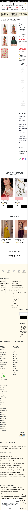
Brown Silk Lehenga (18, 498)
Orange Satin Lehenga (21, 503)
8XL (23, 104)
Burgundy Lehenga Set (19, 494)
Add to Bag (10, 206)
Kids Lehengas (11, 470)
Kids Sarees (20, 470)
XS (22, 68)
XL (22, 81)
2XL (23, 84)
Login (2, 8)
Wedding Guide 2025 (5, 7)
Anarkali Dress (12, 474)
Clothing (7, 19)
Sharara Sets (21, 474)
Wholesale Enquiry (16, 305)
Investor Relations (16, 291)
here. (10, 508)
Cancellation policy (16, 298)
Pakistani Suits (4, 476)
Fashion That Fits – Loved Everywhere (14, 14)
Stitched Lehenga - (22, 59)
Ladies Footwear (22, 446)
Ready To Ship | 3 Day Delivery (23, 14)
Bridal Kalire (16, 465)
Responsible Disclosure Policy (19, 293)
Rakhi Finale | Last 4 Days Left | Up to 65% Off (5, 14)
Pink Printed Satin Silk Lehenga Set (8, 20)
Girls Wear (3, 470)
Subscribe (23, 317)
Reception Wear (4, 472)
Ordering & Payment (17, 302)
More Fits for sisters (14, 251)
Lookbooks (14, 307)
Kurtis (15, 456)
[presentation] (2, 188)
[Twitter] (25, 328)
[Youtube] (25, 331)
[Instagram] (21, 331)
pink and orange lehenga (7, 489)
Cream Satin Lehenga (6, 494)
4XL (23, 91)
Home (2, 19)
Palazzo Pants (4, 461)
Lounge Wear (11, 467)
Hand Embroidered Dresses (17, 476)
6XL (23, 98)
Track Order (12, 7)
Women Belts (3, 448)
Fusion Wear (3, 474)
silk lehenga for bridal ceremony (9, 491)
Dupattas (9, 465)
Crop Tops (19, 467)
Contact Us (3, 287)
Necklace (11, 448)
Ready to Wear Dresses (18, 463)
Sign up (5, 8)
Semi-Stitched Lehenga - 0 (22, 55)
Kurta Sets (3, 479)
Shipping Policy (15, 300)
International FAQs (16, 281)
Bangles (22, 448)
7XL (23, 101)
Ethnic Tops (3, 467)
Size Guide (25, 65)
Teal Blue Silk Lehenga (7, 496)
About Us (2, 281)
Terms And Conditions (17, 287)
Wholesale (18, 7)
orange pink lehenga (19, 496)
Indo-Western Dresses (6, 456)
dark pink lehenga (5, 487)
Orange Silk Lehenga (17, 487)
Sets (11, 19)
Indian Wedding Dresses (17, 458)
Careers (2, 285)
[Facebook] (21, 328)
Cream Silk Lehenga (6, 498)
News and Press (4, 283)
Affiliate (23, 7)
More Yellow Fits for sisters (14, 256)
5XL (23, 94)
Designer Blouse (4, 458)
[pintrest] (21, 335)
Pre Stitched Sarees (5, 463)
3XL (23, 88)
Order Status (15, 283)
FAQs (13, 296)
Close (17, 501)
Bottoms (2, 465)
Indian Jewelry (4, 446)
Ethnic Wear (12, 461)
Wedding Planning (5, 289)
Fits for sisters (17, 19)
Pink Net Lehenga (19, 489)
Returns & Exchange (17, 285)
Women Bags (12, 446)
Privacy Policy (15, 289)
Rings (16, 448)
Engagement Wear (15, 472)
